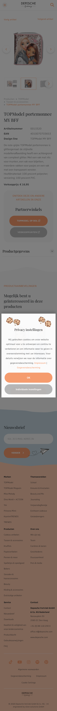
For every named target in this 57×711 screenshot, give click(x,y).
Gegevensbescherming (28, 367)
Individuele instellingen (28, 389)
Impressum (40, 363)
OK (28, 377)
